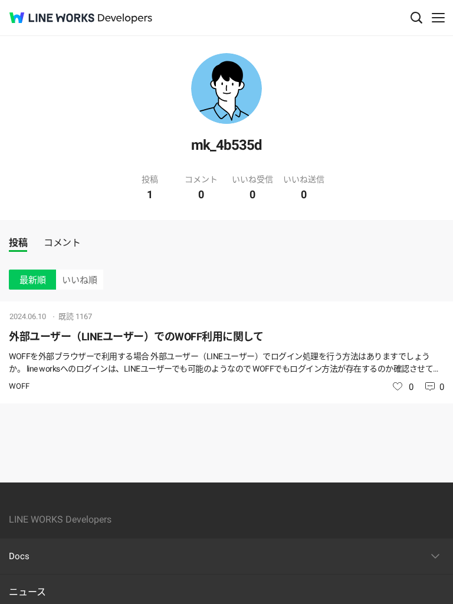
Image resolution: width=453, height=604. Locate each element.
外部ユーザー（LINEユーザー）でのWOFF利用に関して (136, 336)
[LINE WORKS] (51, 17)
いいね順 (79, 280)
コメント (62, 242)
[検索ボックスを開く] (416, 18)
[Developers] (125, 19)
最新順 (32, 280)
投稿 (18, 242)
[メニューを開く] (438, 18)
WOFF (19, 386)
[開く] (435, 556)
